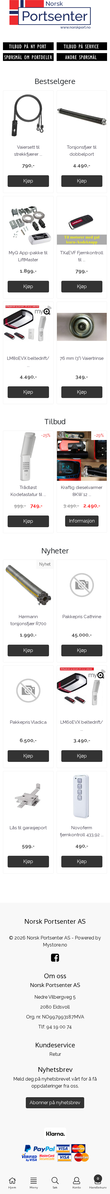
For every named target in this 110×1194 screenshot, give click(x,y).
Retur (55, 1054)
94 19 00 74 (59, 1027)
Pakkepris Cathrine (81, 616)
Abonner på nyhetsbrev (55, 1102)
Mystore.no (55, 945)
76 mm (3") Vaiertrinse (82, 358)
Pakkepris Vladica (28, 722)
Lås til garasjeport (28, 827)
